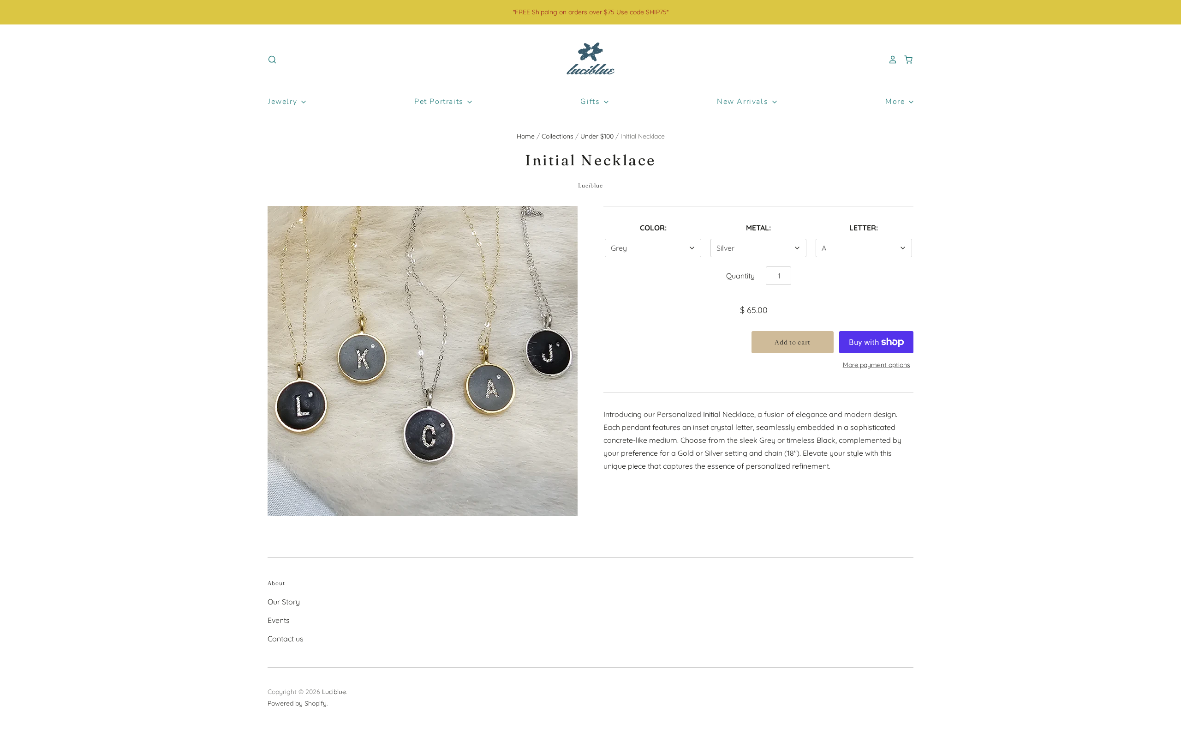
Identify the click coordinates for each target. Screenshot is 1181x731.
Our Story (284, 601)
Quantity (740, 275)
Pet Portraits (440, 102)
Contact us (286, 638)
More (896, 102)
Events (279, 620)
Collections (557, 136)
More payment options (876, 365)
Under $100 (597, 136)
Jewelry (284, 102)
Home (526, 136)
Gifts (591, 102)
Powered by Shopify (297, 703)
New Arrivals (744, 102)
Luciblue (590, 185)
